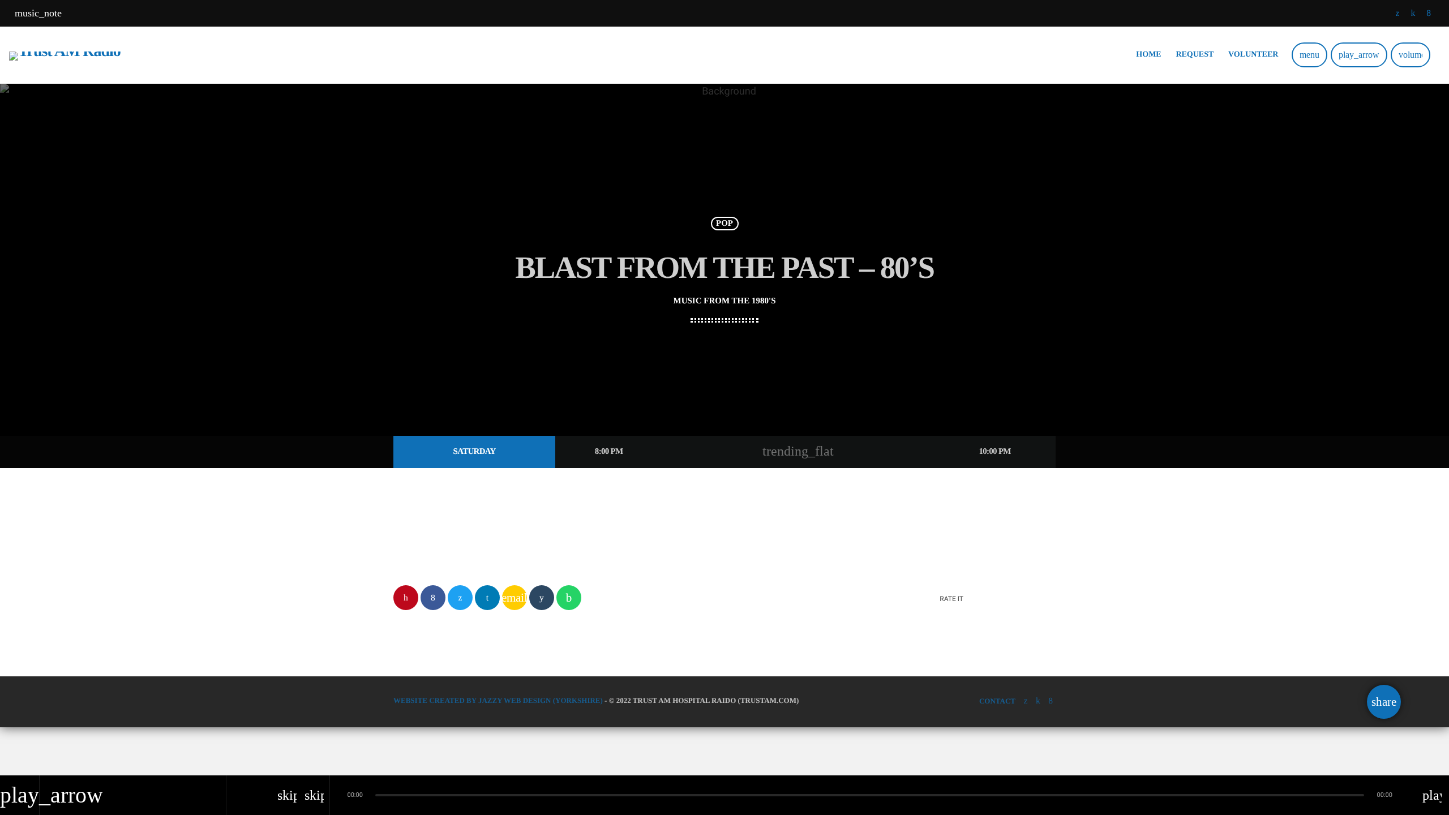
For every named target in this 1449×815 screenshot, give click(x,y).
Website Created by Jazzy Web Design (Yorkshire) (498, 700)
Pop (724, 223)
